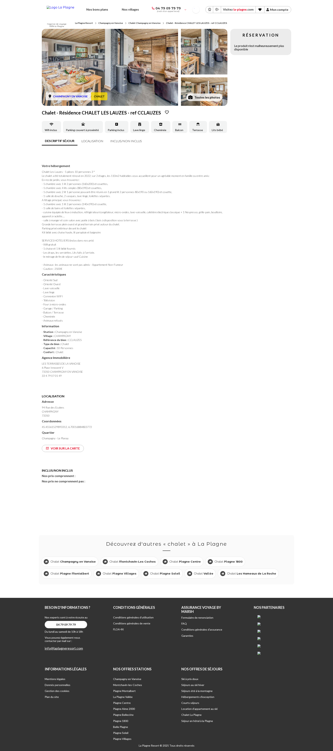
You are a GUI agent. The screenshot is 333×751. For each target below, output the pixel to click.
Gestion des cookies (57, 691)
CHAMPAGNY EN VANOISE (70, 96)
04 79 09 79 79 (168, 8)
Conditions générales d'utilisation (133, 617)
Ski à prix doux (189, 679)
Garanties (187, 635)
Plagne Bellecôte (123, 714)
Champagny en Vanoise (110, 23)
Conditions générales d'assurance (201, 629)
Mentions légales (55, 679)
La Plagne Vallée (123, 696)
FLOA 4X (118, 629)
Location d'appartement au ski (199, 708)
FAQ (184, 623)
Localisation (92, 141)
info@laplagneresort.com (64, 648)
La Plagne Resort (84, 23)
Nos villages (130, 9)
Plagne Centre (122, 702)
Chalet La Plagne (191, 714)
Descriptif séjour (59, 141)
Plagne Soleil (120, 732)
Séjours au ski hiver (192, 685)
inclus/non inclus (126, 141)
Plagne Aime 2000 (124, 708)
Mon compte (279, 9)
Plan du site (52, 696)
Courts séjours (190, 702)
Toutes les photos (207, 97)
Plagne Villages (122, 738)
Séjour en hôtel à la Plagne (197, 721)
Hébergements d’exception (197, 696)
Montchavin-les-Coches (127, 685)
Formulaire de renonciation (197, 617)
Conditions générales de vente (131, 623)
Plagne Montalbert (124, 691)
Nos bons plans (97, 9)
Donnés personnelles (57, 685)
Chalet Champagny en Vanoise (144, 23)
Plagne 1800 (120, 721)
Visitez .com (238, 9)
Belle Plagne (120, 726)
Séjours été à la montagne (197, 691)
